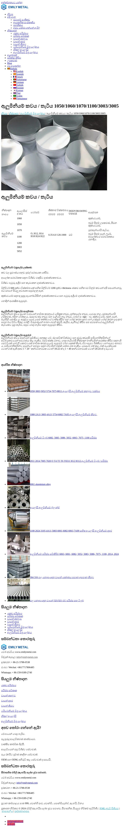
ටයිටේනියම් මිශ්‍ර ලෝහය (26, 47)
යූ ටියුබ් (11, 824)
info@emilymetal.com (27, 657)
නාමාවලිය (7, 811)
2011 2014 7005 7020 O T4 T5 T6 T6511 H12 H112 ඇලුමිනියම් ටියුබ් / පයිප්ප (69, 461)
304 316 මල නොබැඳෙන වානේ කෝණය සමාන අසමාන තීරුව (62, 577)
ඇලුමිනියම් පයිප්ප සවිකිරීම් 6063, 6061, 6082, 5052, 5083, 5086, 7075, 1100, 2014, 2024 (74, 554)
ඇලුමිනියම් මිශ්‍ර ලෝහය (25, 52)
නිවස (10, 14)
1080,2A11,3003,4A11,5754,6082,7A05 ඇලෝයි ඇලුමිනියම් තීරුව (63, 414)
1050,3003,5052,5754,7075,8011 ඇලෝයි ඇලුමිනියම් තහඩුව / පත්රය (65, 391)
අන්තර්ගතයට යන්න (11, 2)
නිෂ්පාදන (12, 30)
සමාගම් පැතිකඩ (21, 19)
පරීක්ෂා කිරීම (14, 57)
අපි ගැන (11, 17)
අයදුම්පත (12, 55)
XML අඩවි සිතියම (109, 808)
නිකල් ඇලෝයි (20, 49)
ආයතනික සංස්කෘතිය (24, 22)
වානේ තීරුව (19, 44)
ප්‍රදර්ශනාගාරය (22, 811)
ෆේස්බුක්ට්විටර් (15, 821)
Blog (9, 63)
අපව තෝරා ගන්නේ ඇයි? (26, 28)
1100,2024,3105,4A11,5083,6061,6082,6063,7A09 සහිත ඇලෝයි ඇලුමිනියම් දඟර (71, 530)
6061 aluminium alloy (40, 484)
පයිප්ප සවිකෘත (21, 36)
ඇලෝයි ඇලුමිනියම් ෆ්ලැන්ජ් (45, 507)
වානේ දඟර (19, 41)
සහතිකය (18, 25)
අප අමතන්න (14, 66)
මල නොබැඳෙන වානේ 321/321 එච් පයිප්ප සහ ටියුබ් (57, 600)
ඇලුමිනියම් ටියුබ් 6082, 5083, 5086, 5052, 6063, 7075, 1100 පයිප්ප (63, 437)
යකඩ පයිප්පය (20, 33)
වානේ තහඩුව (20, 38)
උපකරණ (12, 60)
